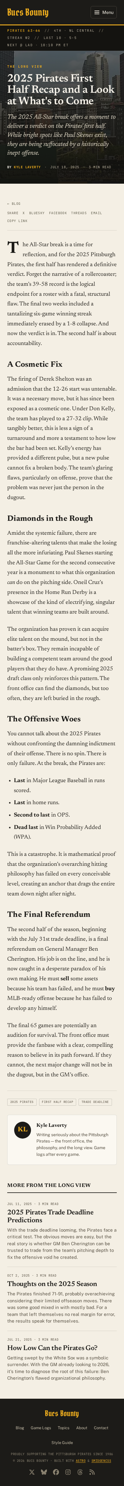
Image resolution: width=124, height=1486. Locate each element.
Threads (79, 213)
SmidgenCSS (101, 1461)
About (81, 1428)
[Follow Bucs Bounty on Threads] (80, 1472)
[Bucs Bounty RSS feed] (92, 1472)
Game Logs (41, 1428)
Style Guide (62, 1442)
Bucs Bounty (28, 12)
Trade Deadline (95, 1102)
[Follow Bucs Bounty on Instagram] (68, 1472)
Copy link (17, 221)
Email (96, 213)
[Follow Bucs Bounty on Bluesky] (44, 1472)
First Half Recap (57, 1102)
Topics (64, 1428)
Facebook (58, 213)
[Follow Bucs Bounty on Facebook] (56, 1472)
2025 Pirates (22, 1102)
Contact (101, 1428)
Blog (20, 1428)
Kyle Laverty (27, 167)
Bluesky (37, 213)
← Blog (14, 203)
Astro (81, 1461)
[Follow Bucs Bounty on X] (32, 1472)
